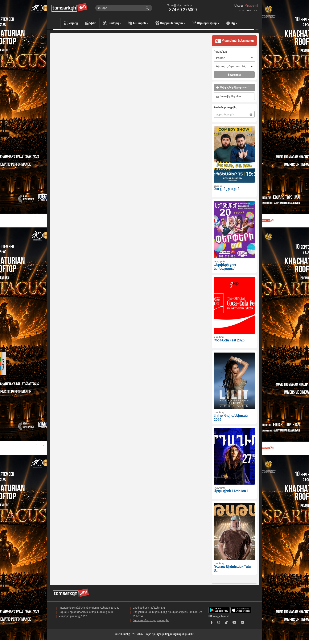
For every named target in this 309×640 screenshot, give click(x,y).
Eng (249, 10)
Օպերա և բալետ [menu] (172, 23)
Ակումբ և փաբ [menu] (207, 23)
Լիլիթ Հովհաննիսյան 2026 (231, 418)
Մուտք (238, 5)
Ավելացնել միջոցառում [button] (234, 87)
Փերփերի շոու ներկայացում (225, 267)
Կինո (92, 23)
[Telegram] (242, 622)
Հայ (241, 10)
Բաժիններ (220, 51)
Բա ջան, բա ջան (227, 189)
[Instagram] (218, 622)
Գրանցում (251, 5)
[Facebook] (212, 622)
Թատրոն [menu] (140, 23)
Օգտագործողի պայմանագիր (151, 620)
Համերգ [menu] (114, 23)
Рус (256, 10)
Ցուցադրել (234, 74)
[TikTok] (226, 622)
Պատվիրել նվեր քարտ (237, 40)
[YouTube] (234, 622)
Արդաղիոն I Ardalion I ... (232, 491)
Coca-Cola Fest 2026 (229, 340)
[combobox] (234, 58)
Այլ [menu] (233, 23)
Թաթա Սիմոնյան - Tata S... (232, 569)
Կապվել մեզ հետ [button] (230, 96)
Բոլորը (73, 23)
